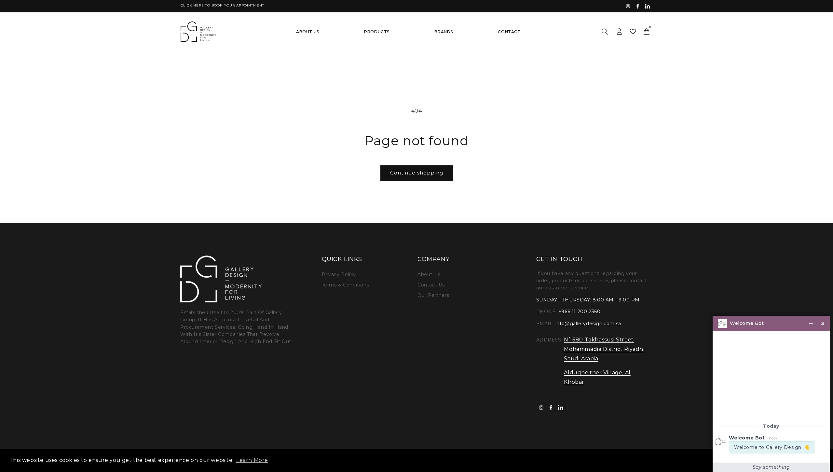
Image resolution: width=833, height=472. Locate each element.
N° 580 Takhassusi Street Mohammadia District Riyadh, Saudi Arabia (604, 349)
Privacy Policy (339, 274)
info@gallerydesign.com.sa (588, 323)
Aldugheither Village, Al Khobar (597, 377)
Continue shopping (416, 173)
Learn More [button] (252, 460)
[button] (605, 31)
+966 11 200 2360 (579, 311)
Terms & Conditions (345, 285)
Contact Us (431, 285)
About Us (428, 274)
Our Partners (433, 295)
